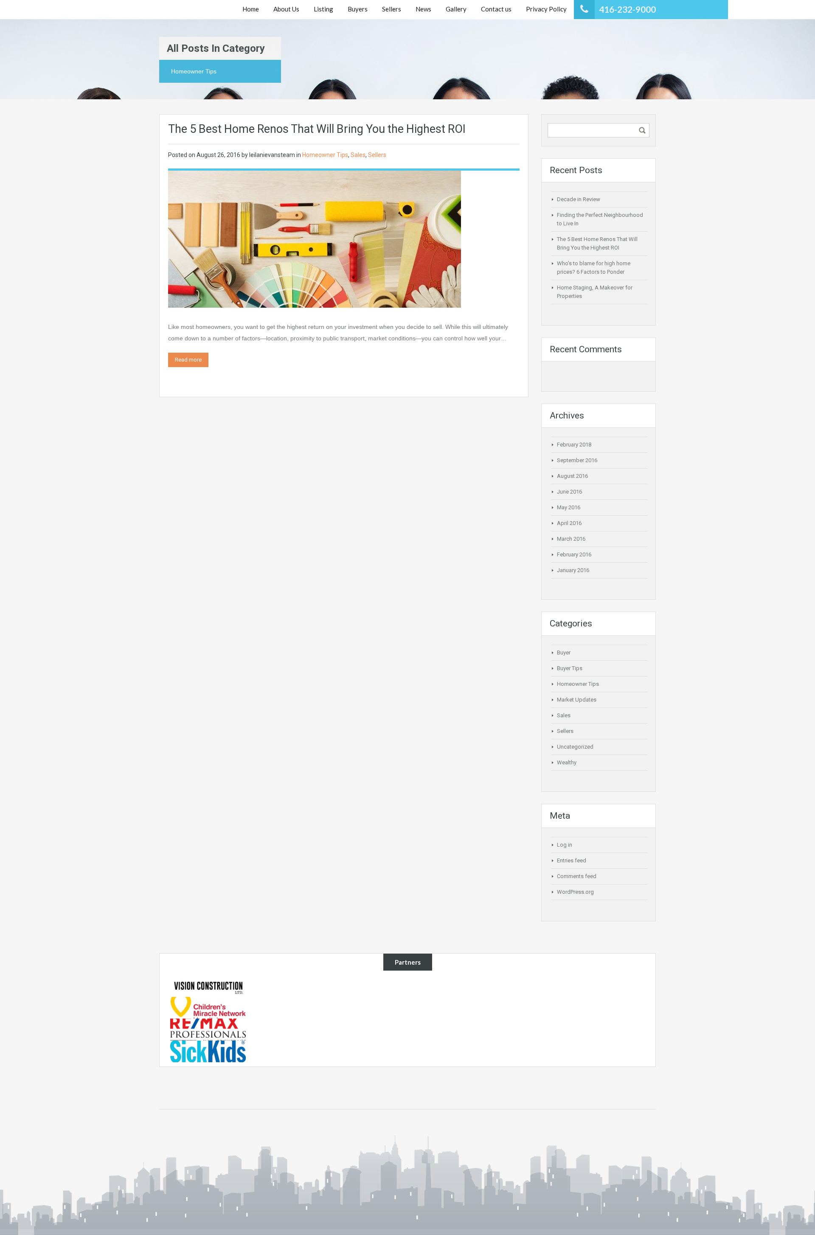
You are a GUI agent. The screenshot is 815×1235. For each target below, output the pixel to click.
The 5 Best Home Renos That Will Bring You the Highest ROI (317, 129)
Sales (358, 155)
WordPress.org (575, 892)
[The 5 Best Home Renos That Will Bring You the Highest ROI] (314, 238)
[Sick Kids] (208, 1050)
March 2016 (571, 539)
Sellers (377, 155)
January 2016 (573, 570)
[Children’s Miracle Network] (208, 1007)
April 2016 (569, 523)
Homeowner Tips (325, 155)
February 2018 (574, 444)
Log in (564, 845)
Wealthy (566, 762)
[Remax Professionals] (208, 1029)
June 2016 (569, 491)
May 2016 (568, 507)
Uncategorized (575, 747)
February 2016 (574, 554)
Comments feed (576, 876)
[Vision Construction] (208, 985)
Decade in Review (578, 199)
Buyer (563, 652)
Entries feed (571, 860)
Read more (188, 359)
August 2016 (572, 476)
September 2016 (577, 460)
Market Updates (576, 699)
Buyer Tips (569, 668)
